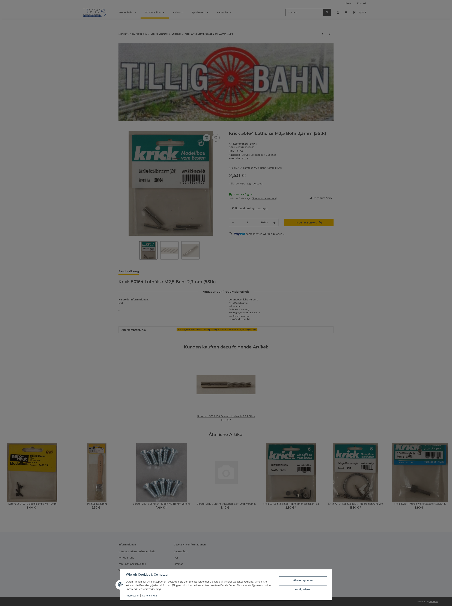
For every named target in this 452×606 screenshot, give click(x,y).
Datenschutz (149, 595)
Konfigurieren (303, 589)
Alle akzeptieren (303, 580)
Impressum (132, 595)
